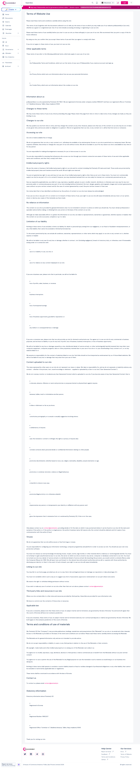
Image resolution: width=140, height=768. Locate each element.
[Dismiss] (138, 7)
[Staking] (19, 764)
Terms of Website (126, 754)
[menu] (11, 40)
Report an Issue (106, 751)
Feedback (104, 754)
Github (103, 759)
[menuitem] (10, 14)
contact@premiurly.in (50, 528)
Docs (122, 751)
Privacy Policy (125, 757)
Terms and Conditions (108, 757)
